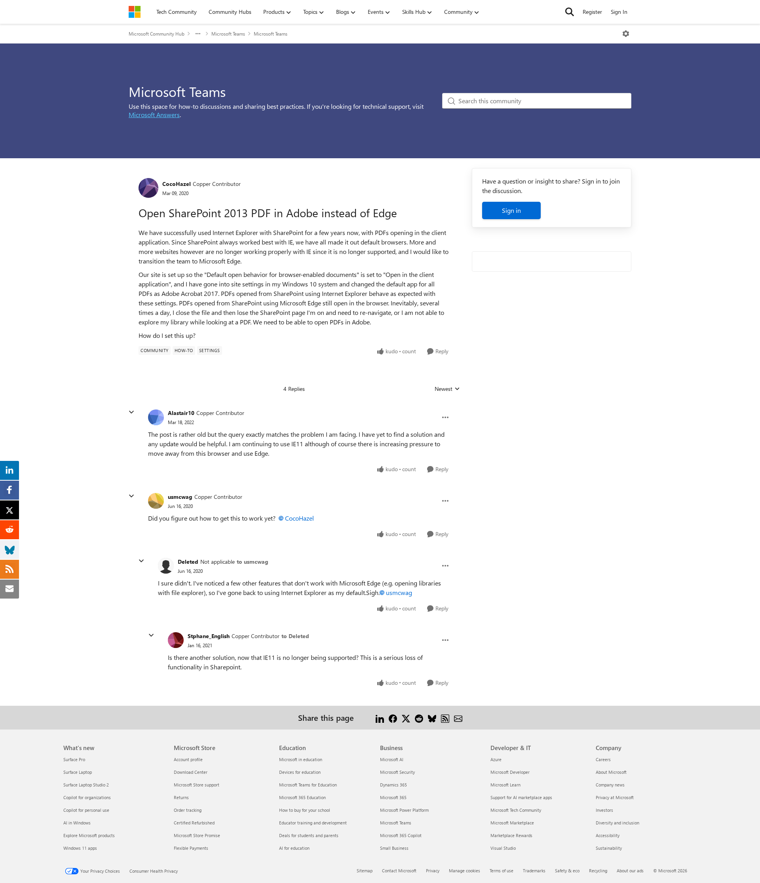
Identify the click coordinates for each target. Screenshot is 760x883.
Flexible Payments (191, 848)
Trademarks (534, 871)
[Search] (569, 12)
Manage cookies (464, 871)
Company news (610, 785)
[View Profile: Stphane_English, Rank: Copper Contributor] (176, 640)
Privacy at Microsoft (615, 797)
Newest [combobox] (447, 389)
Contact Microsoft (399, 871)
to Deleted (295, 636)
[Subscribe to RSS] (445, 717)
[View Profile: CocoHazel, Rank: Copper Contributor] (148, 188)
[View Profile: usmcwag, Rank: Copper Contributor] (156, 501)
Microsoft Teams (228, 33)
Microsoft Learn (505, 785)
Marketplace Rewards (511, 835)
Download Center (190, 772)
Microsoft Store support (196, 785)
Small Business (394, 848)
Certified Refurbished (194, 823)
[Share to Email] (458, 717)
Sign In (619, 11)
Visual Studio (503, 848)
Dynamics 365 (393, 785)
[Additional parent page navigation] (198, 33)
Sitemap (364, 871)
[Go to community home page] (135, 12)
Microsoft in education (300, 759)
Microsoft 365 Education (302, 797)
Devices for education (300, 772)
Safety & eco (567, 871)
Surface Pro (74, 759)
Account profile (188, 759)
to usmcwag (252, 561)
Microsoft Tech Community (515, 810)
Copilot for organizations (87, 797)
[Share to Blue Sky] (432, 717)
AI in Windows (77, 823)
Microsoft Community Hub (156, 33)
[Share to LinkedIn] (380, 717)
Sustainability (609, 848)
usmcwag (180, 496)
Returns (181, 797)
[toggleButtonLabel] (625, 33)
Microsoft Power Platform (404, 810)
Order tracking (187, 810)
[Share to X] (406, 717)
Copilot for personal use (86, 810)
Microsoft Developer (510, 772)
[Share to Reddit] (419, 717)
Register (592, 11)
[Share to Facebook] (393, 717)
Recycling (598, 871)
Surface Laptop (77, 772)
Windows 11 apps (80, 848)
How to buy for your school (304, 810)
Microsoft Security (397, 772)
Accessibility (607, 835)
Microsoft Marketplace (512, 823)
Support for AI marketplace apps (521, 797)
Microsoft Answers (154, 114)
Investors (604, 810)
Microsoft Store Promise (197, 835)
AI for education (294, 848)
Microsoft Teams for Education (308, 785)
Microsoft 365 (393, 797)
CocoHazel (176, 184)
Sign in (511, 210)
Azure (496, 759)
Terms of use (501, 871)
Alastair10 (181, 413)
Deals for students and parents (308, 835)
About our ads (630, 871)
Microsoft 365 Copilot (401, 835)
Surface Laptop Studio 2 (86, 785)
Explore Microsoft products (89, 835)
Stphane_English (209, 636)
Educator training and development (313, 823)
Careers (603, 759)
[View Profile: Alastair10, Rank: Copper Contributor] (156, 417)
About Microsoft (611, 772)
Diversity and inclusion (617, 823)
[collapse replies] (131, 412)
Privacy (432, 871)
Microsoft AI (391, 759)
